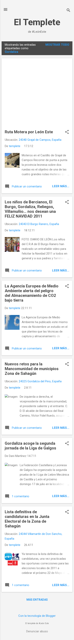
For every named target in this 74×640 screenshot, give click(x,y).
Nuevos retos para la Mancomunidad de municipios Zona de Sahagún (32, 369)
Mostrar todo (57, 44)
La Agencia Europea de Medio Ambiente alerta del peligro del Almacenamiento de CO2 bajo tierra (31, 293)
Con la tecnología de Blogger (37, 616)
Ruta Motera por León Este (29, 132)
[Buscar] (68, 11)
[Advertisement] (37, 95)
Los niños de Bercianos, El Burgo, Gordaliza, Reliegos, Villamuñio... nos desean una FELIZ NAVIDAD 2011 (30, 209)
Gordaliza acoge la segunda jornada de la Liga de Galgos (30, 445)
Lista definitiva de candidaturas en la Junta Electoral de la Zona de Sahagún (27, 518)
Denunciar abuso (37, 631)
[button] (67, 132)
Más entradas (37, 599)
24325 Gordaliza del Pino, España (40, 381)
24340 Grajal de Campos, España (40, 140)
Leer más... (60, 186)
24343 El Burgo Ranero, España (39, 224)
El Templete (37, 22)
